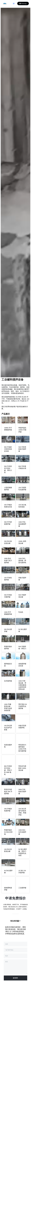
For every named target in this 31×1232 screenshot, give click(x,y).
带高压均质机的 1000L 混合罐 (22, 768)
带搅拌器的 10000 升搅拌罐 (22, 430)
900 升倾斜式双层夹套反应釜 (8, 449)
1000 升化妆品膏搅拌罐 (22, 524)
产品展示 (6, 414)
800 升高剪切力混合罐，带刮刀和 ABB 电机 (8, 770)
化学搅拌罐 (8, 681)
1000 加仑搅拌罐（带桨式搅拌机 (22, 560)
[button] (13, 3)
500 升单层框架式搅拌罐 (22, 449)
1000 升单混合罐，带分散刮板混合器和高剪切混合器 (22, 685)
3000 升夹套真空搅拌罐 (22, 791)
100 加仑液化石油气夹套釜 (8, 728)
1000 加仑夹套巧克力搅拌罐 (8, 560)
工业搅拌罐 (22, 888)
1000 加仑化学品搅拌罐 (22, 832)
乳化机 (20, 612)
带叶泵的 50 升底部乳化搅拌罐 (22, 706)
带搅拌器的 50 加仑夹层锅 (8, 832)
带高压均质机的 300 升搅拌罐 (8, 791)
